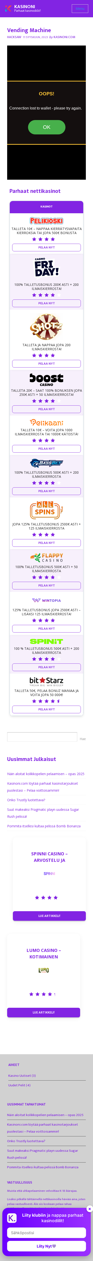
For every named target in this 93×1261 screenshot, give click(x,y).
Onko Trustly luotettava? (26, 800)
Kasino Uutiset (19, 1076)
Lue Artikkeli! (49, 916)
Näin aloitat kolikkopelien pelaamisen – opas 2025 (45, 774)
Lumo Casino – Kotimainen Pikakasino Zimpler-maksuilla (44, 953)
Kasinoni (24, 7)
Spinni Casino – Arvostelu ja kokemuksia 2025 (49, 857)
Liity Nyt (44, 1246)
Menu (80, 8)
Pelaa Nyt (46, 247)
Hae (83, 739)
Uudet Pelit (16, 1085)
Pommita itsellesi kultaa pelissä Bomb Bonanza (44, 826)
